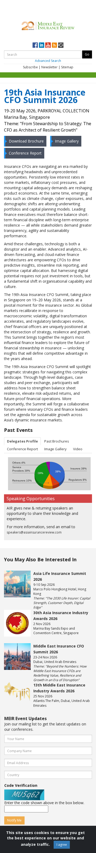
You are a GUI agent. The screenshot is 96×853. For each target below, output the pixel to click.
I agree (62, 844)
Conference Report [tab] (22, 449)
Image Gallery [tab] (55, 449)
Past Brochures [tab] (56, 441)
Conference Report (25, 153)
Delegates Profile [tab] (22, 441)
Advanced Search (48, 60)
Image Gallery (67, 141)
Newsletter (49, 67)
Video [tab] (77, 449)
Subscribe (30, 67)
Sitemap (67, 67)
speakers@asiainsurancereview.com (34, 532)
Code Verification (20, 785)
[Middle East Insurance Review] (48, 25)
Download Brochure (26, 141)
